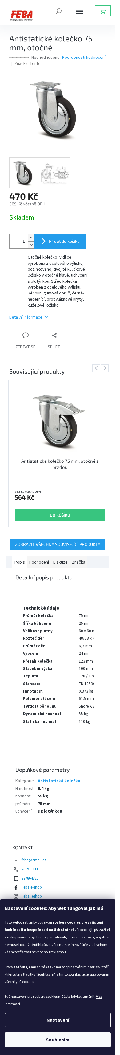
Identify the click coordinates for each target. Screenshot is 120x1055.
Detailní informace (25, 317)
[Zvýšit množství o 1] (31, 237)
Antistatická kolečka (59, 781)
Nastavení (57, 1020)
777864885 (30, 878)
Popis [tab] (19, 562)
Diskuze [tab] (60, 562)
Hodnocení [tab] (39, 562)
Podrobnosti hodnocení (84, 58)
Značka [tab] (78, 562)
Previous (97, 368)
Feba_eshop (32, 896)
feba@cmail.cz (34, 860)
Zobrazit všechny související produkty (57, 544)
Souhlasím (58, 1039)
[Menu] (80, 12)
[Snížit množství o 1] (31, 244)
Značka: (27, 64)
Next (106, 368)
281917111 (30, 869)
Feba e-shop (32, 887)
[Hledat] (59, 10)
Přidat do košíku (64, 241)
